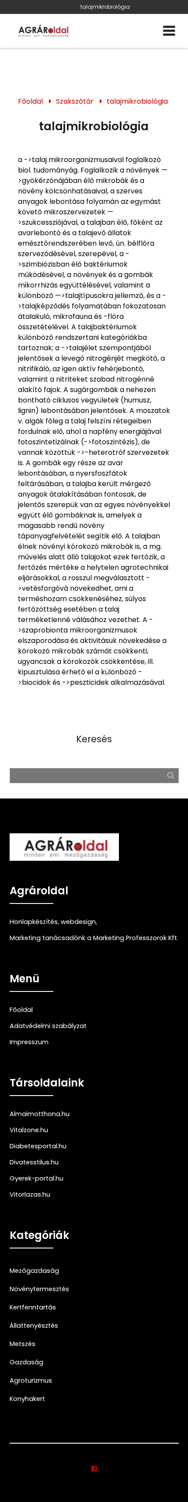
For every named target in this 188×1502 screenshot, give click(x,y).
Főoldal (30, 101)
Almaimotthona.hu (40, 1114)
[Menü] (169, 30)
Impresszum (29, 1042)
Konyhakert (27, 1398)
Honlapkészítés (34, 921)
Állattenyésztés (34, 1325)
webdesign (78, 921)
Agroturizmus (31, 1380)
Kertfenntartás (33, 1307)
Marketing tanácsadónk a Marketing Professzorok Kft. (94, 938)
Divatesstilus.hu (34, 1162)
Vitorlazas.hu (30, 1194)
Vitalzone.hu (29, 1130)
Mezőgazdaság (34, 1270)
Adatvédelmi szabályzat (48, 1026)
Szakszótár (75, 101)
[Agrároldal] (42, 31)
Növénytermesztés (39, 1289)
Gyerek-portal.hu (36, 1178)
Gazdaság (26, 1362)
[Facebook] (94, 1469)
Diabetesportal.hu (38, 1146)
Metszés (22, 1344)
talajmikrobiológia (105, 6)
